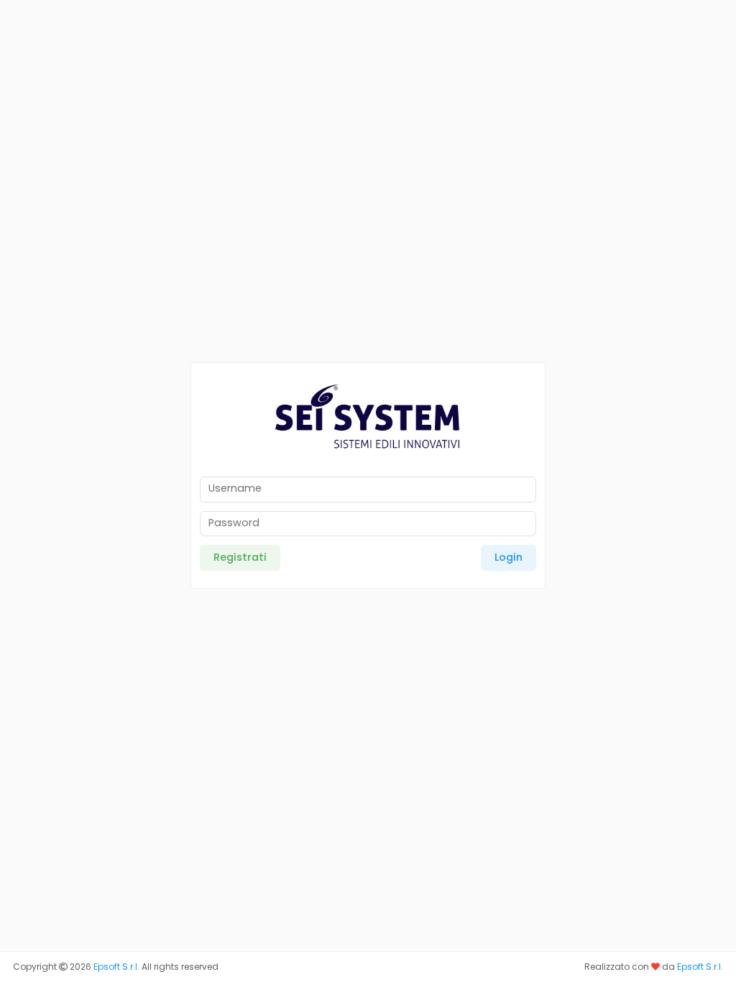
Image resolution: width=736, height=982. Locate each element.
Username (235, 488)
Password (233, 522)
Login (508, 557)
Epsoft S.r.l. (116, 966)
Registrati (240, 557)
